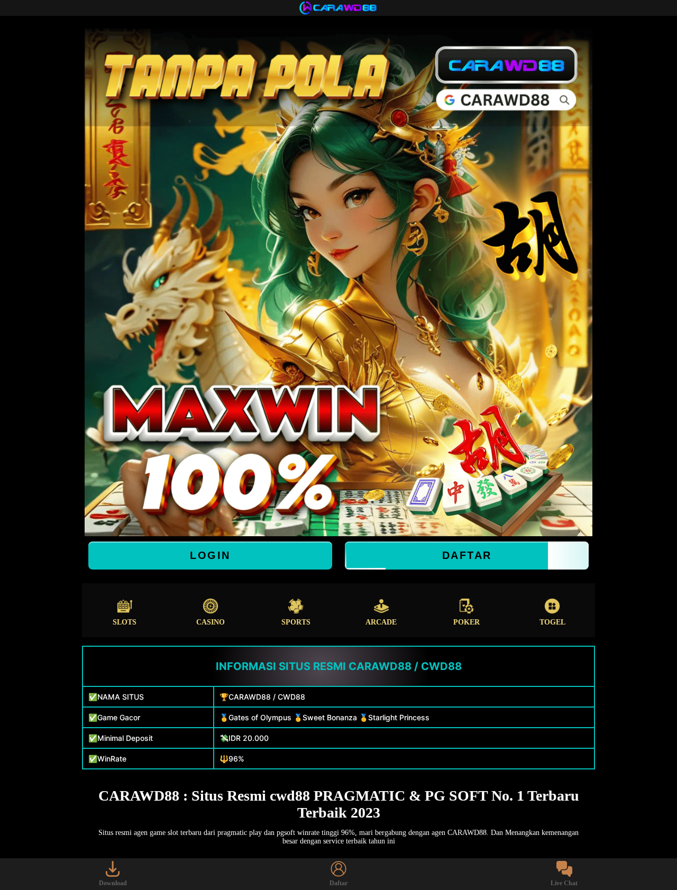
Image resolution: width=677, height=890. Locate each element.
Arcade (381, 622)
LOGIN (210, 555)
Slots (124, 622)
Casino (210, 622)
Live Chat (564, 883)
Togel (552, 622)
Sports (295, 622)
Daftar (467, 555)
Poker (466, 622)
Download (113, 883)
